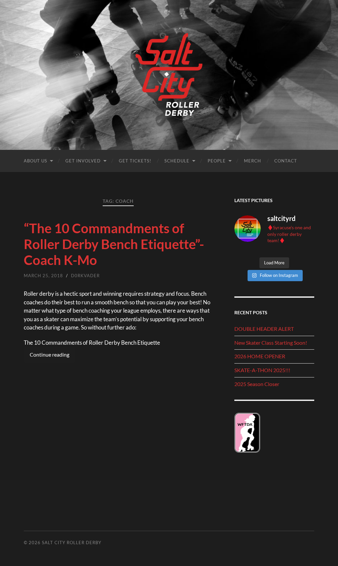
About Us (35, 160)
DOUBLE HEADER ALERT (264, 329)
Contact (285, 160)
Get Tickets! (135, 160)
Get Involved (83, 160)
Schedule (176, 160)
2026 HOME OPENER (259, 356)
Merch (252, 160)
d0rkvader (85, 275)
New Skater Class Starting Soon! (270, 342)
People (217, 160)
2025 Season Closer (256, 384)
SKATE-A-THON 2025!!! (262, 370)
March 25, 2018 (43, 275)
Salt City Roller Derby (71, 542)
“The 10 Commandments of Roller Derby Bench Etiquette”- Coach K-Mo (114, 244)
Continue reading (49, 354)
